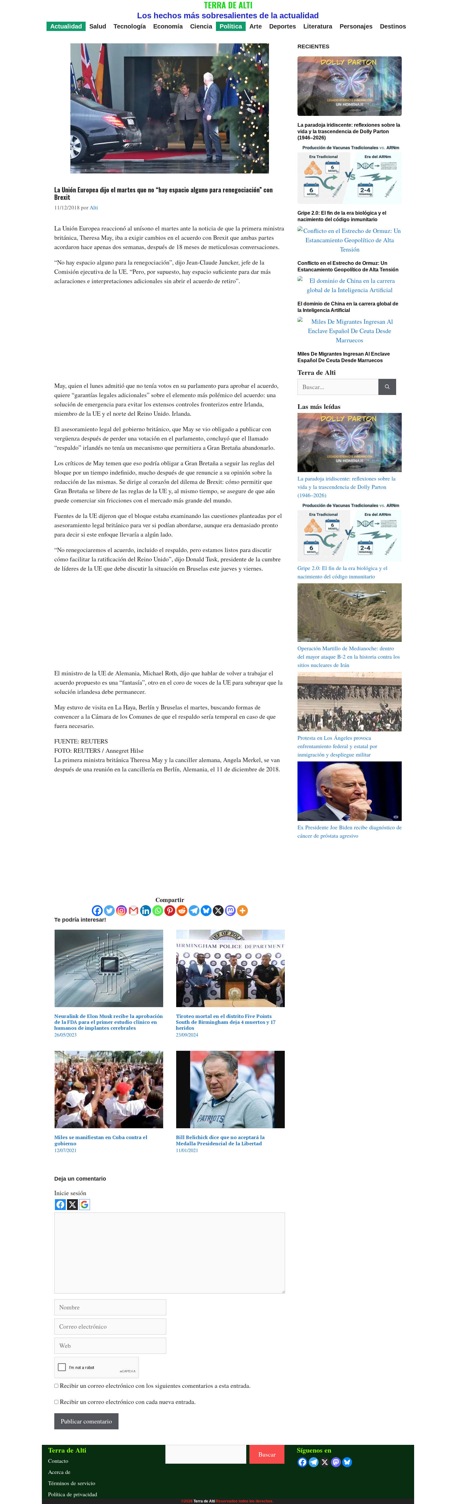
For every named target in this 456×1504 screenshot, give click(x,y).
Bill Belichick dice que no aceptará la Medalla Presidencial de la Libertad (220, 1140)
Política (231, 26)
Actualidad (66, 26)
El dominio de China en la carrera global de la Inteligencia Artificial (347, 307)
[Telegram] (194, 910)
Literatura (317, 26)
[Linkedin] (145, 910)
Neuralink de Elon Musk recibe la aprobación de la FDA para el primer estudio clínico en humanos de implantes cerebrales (108, 1022)
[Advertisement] (169, 335)
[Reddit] (182, 910)
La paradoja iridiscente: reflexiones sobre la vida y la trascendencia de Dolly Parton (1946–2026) (348, 131)
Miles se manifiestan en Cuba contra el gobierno (100, 1140)
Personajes (356, 26)
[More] (242, 910)
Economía (168, 26)
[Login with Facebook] (60, 1204)
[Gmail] (133, 910)
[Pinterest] (169, 910)
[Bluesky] (206, 910)
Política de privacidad (72, 1494)
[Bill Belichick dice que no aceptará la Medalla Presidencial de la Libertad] (230, 1123)
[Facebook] (97, 910)
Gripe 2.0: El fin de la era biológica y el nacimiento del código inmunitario (341, 216)
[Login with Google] (84, 1204)
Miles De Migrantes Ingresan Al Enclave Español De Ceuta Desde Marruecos (343, 357)
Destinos (393, 26)
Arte (255, 26)
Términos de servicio (71, 1483)
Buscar (267, 1454)
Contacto (58, 1460)
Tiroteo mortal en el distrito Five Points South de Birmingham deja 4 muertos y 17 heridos (226, 1022)
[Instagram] (121, 910)
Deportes (282, 26)
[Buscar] (387, 387)
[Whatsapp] (157, 910)
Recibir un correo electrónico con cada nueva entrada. (128, 1401)
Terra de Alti (204, 1501)
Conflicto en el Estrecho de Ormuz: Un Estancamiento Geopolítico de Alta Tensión (348, 266)
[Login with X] (72, 1204)
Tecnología (130, 26)
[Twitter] (109, 910)
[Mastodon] (230, 910)
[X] (218, 910)
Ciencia (201, 26)
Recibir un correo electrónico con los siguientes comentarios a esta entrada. (155, 1385)
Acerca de (59, 1471)
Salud (97, 26)
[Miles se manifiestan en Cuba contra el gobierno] (109, 1123)
